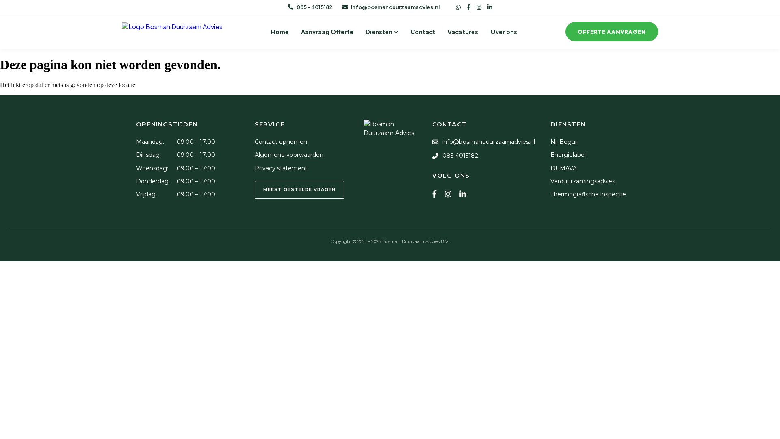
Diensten (379, 31)
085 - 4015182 (314, 7)
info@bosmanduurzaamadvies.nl (395, 7)
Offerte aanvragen (612, 31)
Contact (423, 31)
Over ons (503, 31)
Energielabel (568, 155)
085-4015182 (460, 155)
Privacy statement (281, 168)
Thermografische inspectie (588, 194)
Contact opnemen (281, 142)
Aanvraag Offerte (327, 31)
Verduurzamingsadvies (582, 181)
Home (280, 31)
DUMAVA (563, 168)
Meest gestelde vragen (299, 189)
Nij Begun (564, 142)
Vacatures (463, 31)
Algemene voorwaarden (289, 155)
